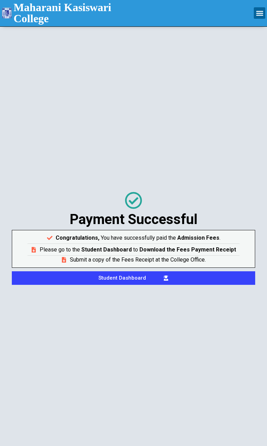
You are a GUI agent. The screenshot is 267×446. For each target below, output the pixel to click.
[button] (259, 13)
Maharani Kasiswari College (62, 13)
